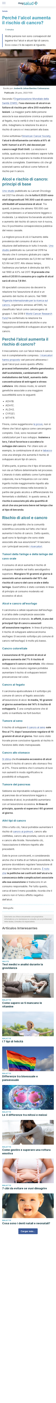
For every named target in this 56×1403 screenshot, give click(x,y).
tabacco (47, 450)
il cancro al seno (36, 727)
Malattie (6, 1000)
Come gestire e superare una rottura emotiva (26, 1151)
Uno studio (8, 190)
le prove (38, 424)
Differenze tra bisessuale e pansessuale (20, 1078)
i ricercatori (35, 546)
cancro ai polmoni (23, 831)
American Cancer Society (36, 136)
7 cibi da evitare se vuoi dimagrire (24, 1188)
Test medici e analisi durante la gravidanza (22, 966)
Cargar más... (28, 1231)
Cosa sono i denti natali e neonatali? (26, 1223)
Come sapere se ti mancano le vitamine (22, 1004)
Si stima (6, 759)
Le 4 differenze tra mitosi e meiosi (24, 1115)
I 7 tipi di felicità (12, 1041)
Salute (5, 11)
